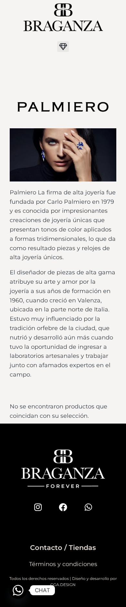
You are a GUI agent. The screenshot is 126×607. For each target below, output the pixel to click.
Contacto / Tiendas (63, 547)
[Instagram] (37, 507)
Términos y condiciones (63, 564)
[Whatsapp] (88, 507)
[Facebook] (63, 507)
